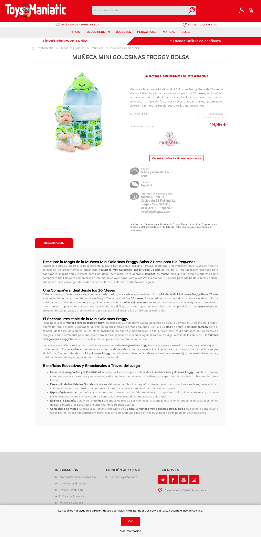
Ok (130, 521)
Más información (130, 531)
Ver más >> (176, 158)
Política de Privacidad (72, 496)
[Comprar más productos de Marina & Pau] (169, 148)
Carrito (250, 10)
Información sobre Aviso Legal (78, 477)
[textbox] (139, 10)
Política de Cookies (71, 503)
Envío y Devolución (71, 490)
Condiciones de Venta (73, 483)
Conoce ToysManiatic (123, 477)
